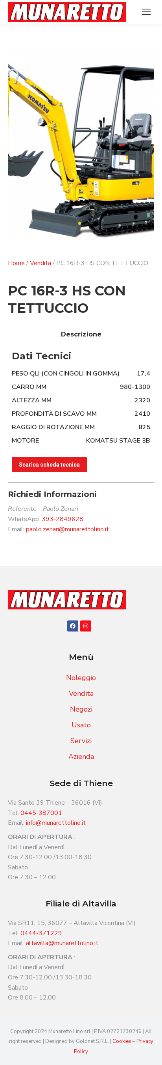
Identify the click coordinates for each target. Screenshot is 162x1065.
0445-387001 (41, 813)
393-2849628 (62, 519)
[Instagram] (85, 626)
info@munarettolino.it (56, 822)
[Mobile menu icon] (146, 12)
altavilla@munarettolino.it (62, 943)
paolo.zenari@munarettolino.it (67, 529)
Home (16, 263)
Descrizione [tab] (81, 334)
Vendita (40, 263)
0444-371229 (41, 933)
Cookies (122, 1041)
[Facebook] (72, 626)
